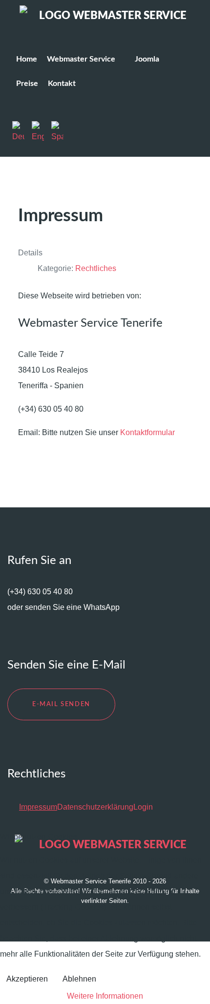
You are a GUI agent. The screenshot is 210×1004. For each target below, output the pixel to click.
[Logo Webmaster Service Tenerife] (105, 17)
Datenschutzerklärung (95, 807)
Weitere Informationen (105, 996)
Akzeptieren (27, 979)
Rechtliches (95, 268)
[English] (41, 132)
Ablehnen (79, 979)
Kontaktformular (147, 432)
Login (143, 807)
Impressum (38, 807)
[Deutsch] (22, 132)
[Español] (59, 132)
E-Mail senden (61, 704)
